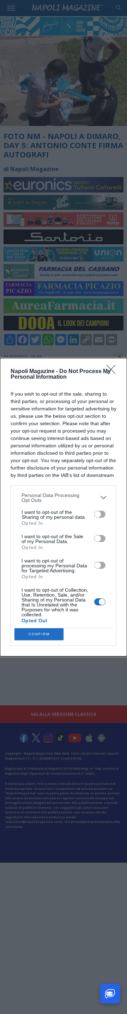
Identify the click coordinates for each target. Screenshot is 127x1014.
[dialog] (63, 507)
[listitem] (63, 498)
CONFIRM (39, 634)
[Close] (113, 371)
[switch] (99, 514)
